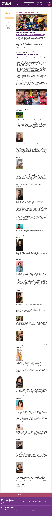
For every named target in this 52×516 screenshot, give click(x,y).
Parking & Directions (26, 501)
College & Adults (8, 16)
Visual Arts (24, 4)
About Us (31, 503)
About (46, 4)
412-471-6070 (30, 509)
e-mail (36, 84)
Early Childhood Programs (8, 23)
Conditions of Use (11, 513)
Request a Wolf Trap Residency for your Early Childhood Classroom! (30, 34)
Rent (38, 4)
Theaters (42, 499)
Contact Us (25, 499)
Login (38, 2)
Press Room (25, 503)
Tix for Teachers (8, 30)
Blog (35, 503)
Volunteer (44, 501)
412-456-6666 (32, 510)
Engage (34, 4)
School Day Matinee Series (9, 20)
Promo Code (42, 2)
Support (39, 501)
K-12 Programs (8, 25)
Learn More (33, 494)
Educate (29, 4)
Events (30, 499)
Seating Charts (36, 499)
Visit (42, 4)
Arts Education (8, 13)
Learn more (30, 78)
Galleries (34, 501)
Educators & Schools (9, 17)
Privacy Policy (4, 513)
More (49, 4)
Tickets (18, 4)
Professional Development (8, 28)
